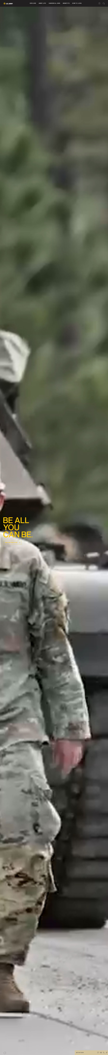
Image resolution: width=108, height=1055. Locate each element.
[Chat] (98, 1052)
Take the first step (11, 542)
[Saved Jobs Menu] (99, 3)
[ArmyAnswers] (106, 1052)
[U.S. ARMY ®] (9, 3)
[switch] (4, 1052)
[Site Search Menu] (104, 3)
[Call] (103, 1052)
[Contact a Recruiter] (101, 1052)
